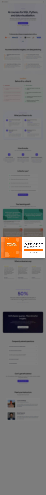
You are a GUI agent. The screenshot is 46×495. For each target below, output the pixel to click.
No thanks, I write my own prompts (33, 252)
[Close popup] (43, 238)
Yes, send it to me (33, 249)
